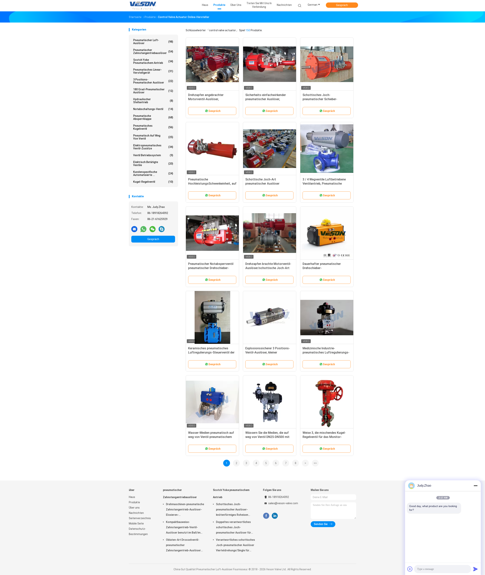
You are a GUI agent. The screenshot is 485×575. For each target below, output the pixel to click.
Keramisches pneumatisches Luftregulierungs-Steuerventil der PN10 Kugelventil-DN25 (211, 352)
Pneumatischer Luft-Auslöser (153, 42)
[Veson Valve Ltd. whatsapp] (143, 229)
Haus (132, 497)
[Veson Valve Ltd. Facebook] (266, 516)
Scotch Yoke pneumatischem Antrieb (153, 61)
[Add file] (410, 569)
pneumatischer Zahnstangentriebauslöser (153, 51)
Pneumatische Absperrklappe (153, 117)
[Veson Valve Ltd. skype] (162, 229)
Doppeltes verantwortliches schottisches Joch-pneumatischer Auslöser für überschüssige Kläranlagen (233, 527)
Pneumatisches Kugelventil (153, 127)
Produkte (134, 502)
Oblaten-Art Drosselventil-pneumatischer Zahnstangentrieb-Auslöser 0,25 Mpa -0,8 (183, 545)
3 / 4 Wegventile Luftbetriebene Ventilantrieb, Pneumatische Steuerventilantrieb (324, 184)
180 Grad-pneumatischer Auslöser (153, 91)
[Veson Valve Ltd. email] (134, 229)
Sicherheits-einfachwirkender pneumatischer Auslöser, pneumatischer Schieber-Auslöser (269, 99)
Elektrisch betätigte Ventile (153, 164)
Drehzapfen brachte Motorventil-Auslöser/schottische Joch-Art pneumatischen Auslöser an (268, 268)
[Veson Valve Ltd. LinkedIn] (275, 516)
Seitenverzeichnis (140, 518)
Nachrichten (136, 512)
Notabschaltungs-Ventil (153, 109)
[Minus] (475, 485)
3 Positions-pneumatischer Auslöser (153, 81)
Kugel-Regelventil (153, 181)
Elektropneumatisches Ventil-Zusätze (153, 147)
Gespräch (342, 5)
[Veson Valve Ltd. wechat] (152, 229)
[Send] (475, 569)
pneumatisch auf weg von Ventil (153, 137)
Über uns (134, 507)
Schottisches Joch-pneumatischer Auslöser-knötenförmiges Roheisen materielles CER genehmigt (232, 510)
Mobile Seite (136, 523)
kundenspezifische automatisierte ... (153, 173)
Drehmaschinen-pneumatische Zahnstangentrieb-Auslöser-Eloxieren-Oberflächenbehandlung (185, 510)
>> (315, 463)
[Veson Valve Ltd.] (143, 5)
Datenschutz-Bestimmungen (138, 531)
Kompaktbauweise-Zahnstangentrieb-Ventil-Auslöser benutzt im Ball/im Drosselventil (183, 527)
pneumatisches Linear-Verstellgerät (153, 71)
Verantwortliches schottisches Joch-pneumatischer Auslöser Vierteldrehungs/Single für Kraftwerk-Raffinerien (235, 545)
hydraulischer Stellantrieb (153, 101)
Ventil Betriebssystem (153, 155)
